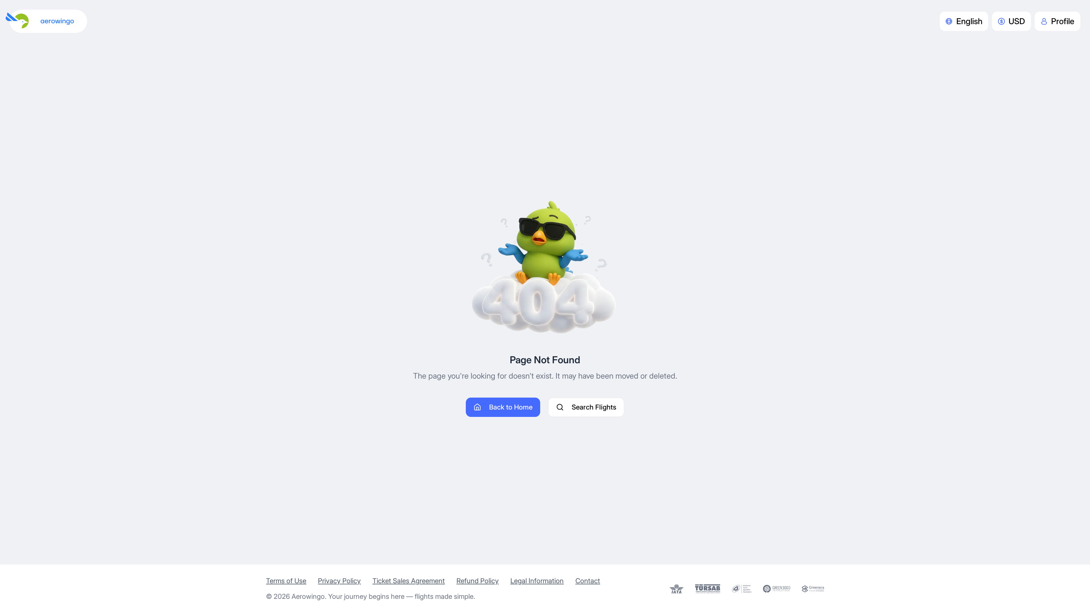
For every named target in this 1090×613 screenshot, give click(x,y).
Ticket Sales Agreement (408, 581)
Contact (587, 581)
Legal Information (537, 581)
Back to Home (511, 407)
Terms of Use (286, 581)
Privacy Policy (339, 581)
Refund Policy (477, 581)
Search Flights (594, 407)
